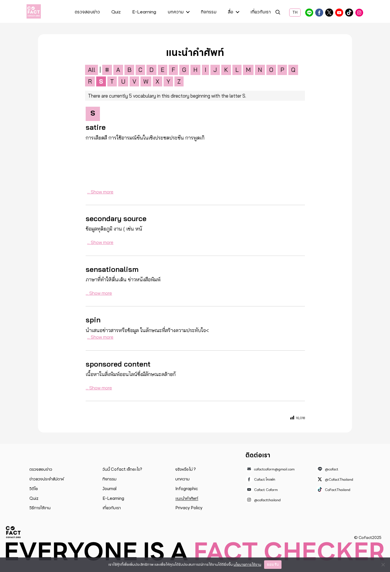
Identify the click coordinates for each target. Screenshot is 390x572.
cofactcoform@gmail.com (274, 469)
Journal (109, 488)
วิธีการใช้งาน (40, 507)
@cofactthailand (359, 13)
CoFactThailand (349, 13)
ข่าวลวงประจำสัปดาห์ (46, 479)
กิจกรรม (208, 12)
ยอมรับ (273, 564)
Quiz (116, 12)
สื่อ (230, 12)
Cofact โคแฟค (319, 13)
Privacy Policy (188, 507)
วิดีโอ (33, 488)
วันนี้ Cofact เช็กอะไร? (122, 469)
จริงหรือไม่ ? (185, 469)
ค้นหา (278, 13)
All (91, 69)
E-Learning (144, 12)
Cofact (13, 532)
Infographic (186, 488)
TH (294, 12)
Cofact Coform (339, 13)
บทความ (176, 12)
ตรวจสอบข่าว (87, 12)
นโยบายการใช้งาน (247, 564)
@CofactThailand (329, 13)
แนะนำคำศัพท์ (186, 498)
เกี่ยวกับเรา (260, 12)
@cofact (309, 13)
